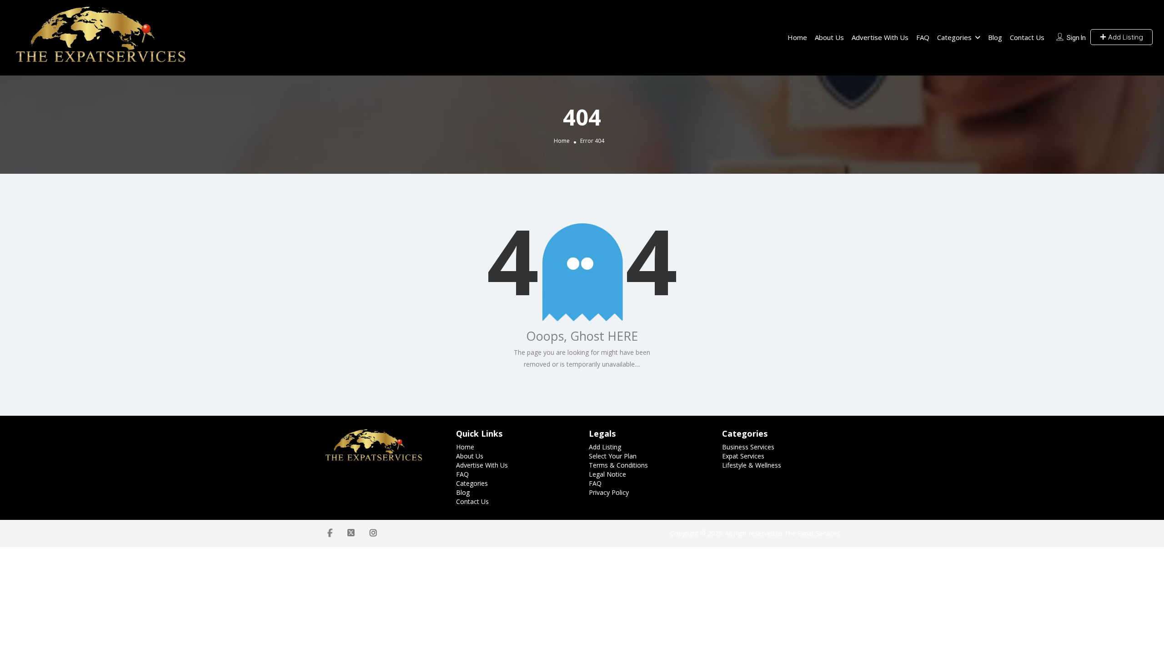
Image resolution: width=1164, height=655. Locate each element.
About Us (829, 37)
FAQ (922, 37)
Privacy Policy (609, 492)
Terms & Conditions (618, 465)
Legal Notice (607, 474)
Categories (954, 37)
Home (797, 37)
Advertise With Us (880, 37)
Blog (995, 37)
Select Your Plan (613, 456)
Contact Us (1027, 37)
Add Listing (1124, 37)
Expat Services (743, 456)
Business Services (748, 447)
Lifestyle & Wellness (751, 465)
